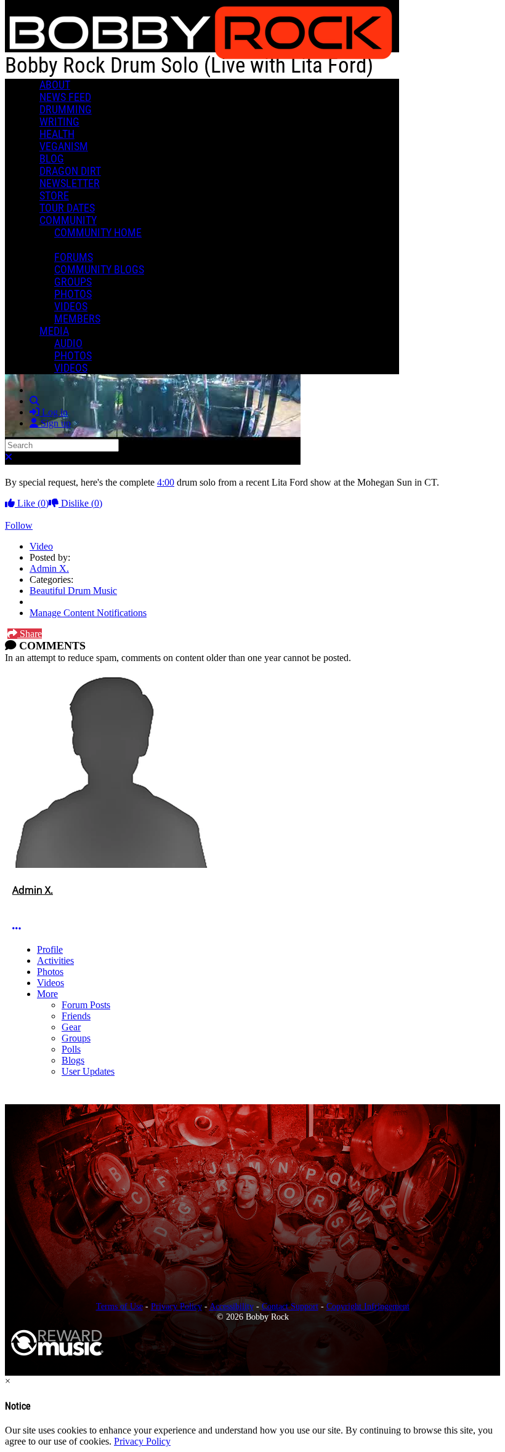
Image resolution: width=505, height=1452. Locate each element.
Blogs (73, 1060)
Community (68, 220)
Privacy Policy (176, 1306)
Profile (50, 949)
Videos (50, 982)
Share (29, 633)
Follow (19, 525)
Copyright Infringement (368, 1306)
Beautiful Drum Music (73, 590)
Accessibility (231, 1306)
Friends (76, 1016)
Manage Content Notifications (88, 613)
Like (32, 503)
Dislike (80, 503)
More (47, 994)
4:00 (165, 482)
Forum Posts (86, 1005)
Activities (55, 960)
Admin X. (49, 568)
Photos (50, 971)
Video (41, 546)
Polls (71, 1049)
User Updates (88, 1071)
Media (54, 331)
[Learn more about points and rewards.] (17, 903)
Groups (76, 1038)
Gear (71, 1027)
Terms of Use (119, 1306)
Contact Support (290, 1306)
